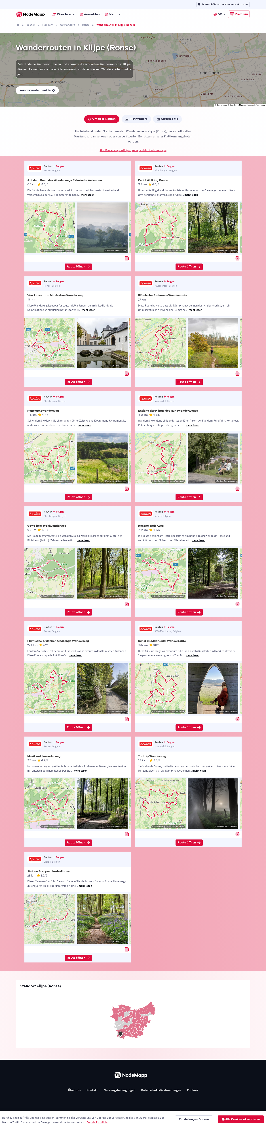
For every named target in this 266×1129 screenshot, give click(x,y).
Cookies (192, 1090)
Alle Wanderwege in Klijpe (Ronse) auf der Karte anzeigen (133, 150)
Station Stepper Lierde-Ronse (48, 871)
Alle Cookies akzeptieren (242, 1119)
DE (220, 14)
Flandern (47, 25)
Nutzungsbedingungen (119, 1090)
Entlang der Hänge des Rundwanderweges (168, 411)
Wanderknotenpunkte (35, 90)
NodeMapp (260, 105)
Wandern (64, 14)
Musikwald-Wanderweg (43, 756)
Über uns (74, 1090)
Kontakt (92, 1090)
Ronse (86, 25)
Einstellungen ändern (194, 1119)
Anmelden (92, 14)
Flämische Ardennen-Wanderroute (162, 295)
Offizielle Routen (104, 119)
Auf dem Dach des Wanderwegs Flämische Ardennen (64, 180)
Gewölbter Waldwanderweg (46, 526)
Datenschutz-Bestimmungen (161, 1090)
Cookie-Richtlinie (97, 1122)
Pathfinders (138, 119)
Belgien (30, 25)
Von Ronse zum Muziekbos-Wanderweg (55, 295)
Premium (241, 14)
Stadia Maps (222, 105)
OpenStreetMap (236, 105)
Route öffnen (76, 267)
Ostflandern (67, 25)
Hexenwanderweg (151, 526)
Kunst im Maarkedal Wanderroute (162, 641)
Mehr (113, 14)
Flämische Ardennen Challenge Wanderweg (58, 641)
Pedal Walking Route (153, 180)
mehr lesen (87, 195)
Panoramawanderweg (43, 411)
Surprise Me (169, 119)
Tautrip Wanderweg (152, 756)
